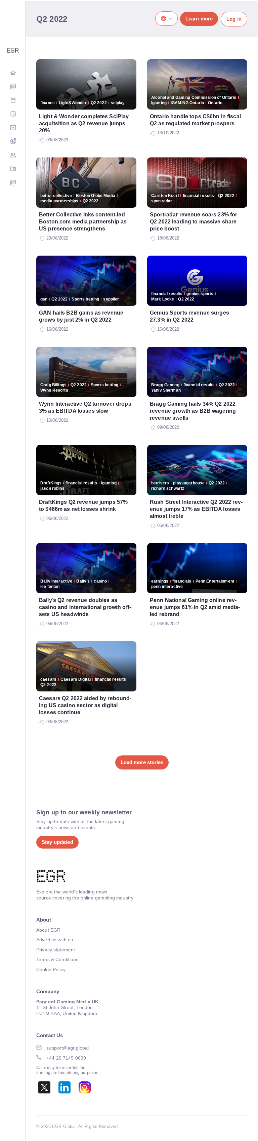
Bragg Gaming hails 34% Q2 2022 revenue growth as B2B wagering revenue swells (193, 411)
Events (13, 100)
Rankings (13, 114)
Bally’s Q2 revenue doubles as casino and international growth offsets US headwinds (85, 607)
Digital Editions (13, 87)
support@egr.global (67, 1048)
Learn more (199, 18)
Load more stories (142, 762)
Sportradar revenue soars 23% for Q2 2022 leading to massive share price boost (193, 221)
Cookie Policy (51, 969)
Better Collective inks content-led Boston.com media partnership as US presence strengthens (83, 221)
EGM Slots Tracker (13, 142)
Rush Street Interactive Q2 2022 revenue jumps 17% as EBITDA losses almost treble (196, 509)
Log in (234, 19)
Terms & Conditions (57, 959)
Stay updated (57, 842)
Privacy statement (55, 949)
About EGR (48, 930)
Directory (13, 169)
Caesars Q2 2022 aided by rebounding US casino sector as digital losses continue (85, 705)
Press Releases (13, 183)
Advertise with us (54, 939)
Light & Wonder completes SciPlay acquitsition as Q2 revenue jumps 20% (84, 123)
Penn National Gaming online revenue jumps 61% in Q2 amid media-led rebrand (195, 607)
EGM (13, 155)
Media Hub (13, 128)
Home (13, 73)
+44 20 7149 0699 (66, 1058)
